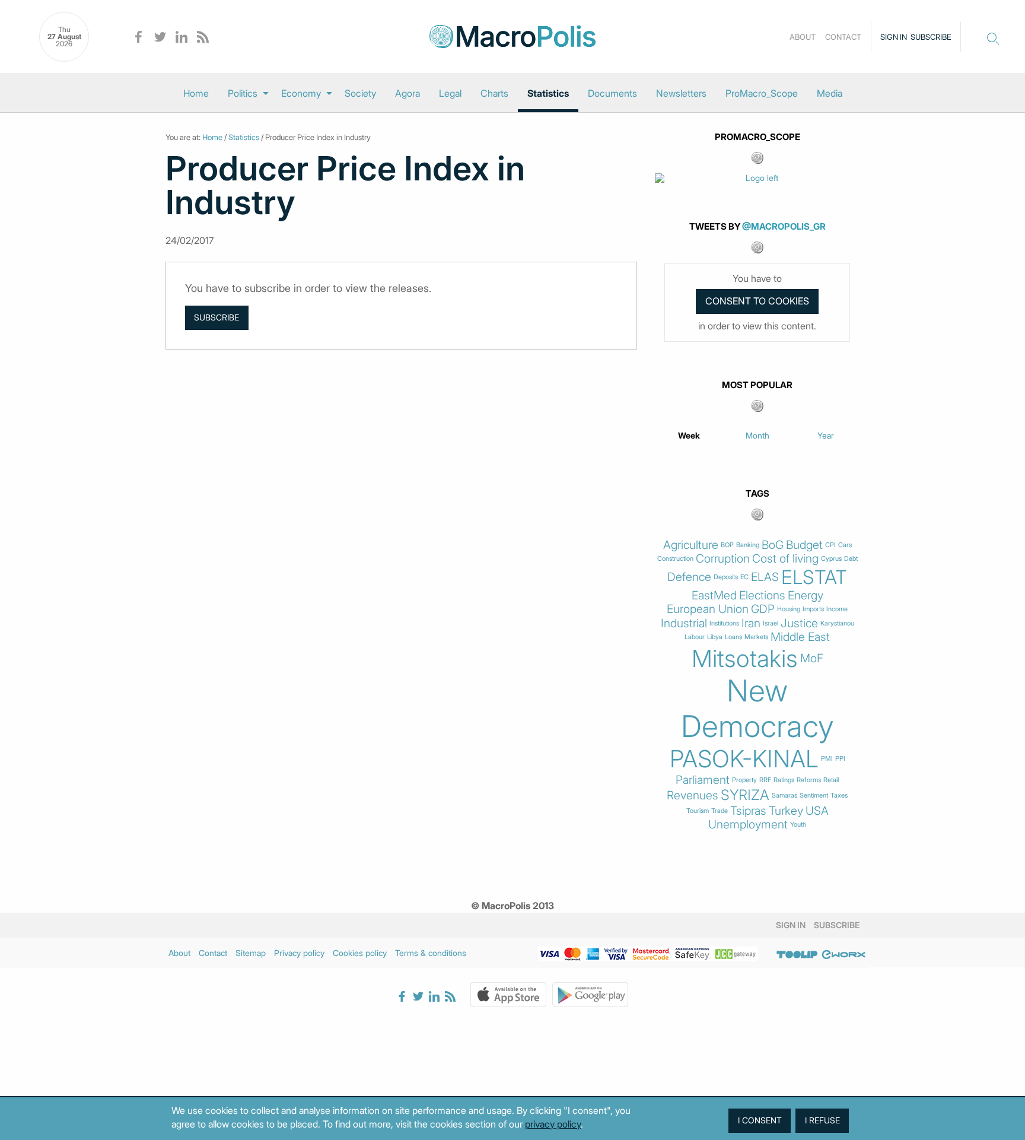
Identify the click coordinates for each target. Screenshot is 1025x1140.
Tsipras (748, 811)
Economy (301, 93)
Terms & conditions (430, 953)
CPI (830, 545)
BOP (727, 545)
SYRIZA (745, 795)
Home (196, 93)
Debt (851, 559)
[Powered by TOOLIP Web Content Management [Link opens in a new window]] (797, 955)
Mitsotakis (745, 658)
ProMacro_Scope (761, 93)
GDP (763, 609)
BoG (773, 545)
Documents (612, 93)
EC (744, 577)
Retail (831, 780)
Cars (845, 545)
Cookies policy (360, 953)
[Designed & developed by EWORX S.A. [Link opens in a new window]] (843, 955)
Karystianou (837, 623)
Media (829, 93)
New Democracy (757, 708)
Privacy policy (299, 953)
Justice (799, 623)
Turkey (786, 811)
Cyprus (831, 559)
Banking (747, 545)
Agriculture (690, 545)
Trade (719, 811)
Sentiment (814, 795)
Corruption (723, 559)
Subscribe (931, 37)
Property (744, 780)
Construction (675, 559)
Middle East (800, 637)
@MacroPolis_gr (784, 226)
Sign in (893, 37)
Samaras (784, 795)
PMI (827, 759)
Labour (695, 637)
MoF (811, 658)
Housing (788, 609)
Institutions (724, 623)
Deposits (726, 577)
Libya (714, 637)
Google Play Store (590, 994)
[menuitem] (196, 93)
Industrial (684, 623)
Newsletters (681, 93)
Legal (450, 93)
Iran (750, 623)
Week (689, 435)
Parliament (703, 780)
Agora (407, 93)
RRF (765, 780)
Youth (798, 824)
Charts (494, 93)
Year (825, 435)
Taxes (839, 795)
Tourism (697, 811)
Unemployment (748, 824)
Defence (689, 577)
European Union (708, 609)
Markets (756, 637)
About (803, 37)
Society (360, 93)
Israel (770, 623)
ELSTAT (814, 577)
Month (757, 435)
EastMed (714, 595)
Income (837, 609)
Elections (762, 595)
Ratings (783, 780)
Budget (804, 545)
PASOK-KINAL (744, 759)
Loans (733, 637)
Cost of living (785, 559)
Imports (813, 609)
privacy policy (553, 1124)
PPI (840, 759)
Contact (843, 37)
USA (817, 811)
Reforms (809, 780)
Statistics (548, 93)
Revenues (692, 795)
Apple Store (508, 994)
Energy (805, 595)
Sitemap (250, 953)
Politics (242, 93)
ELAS (765, 577)
